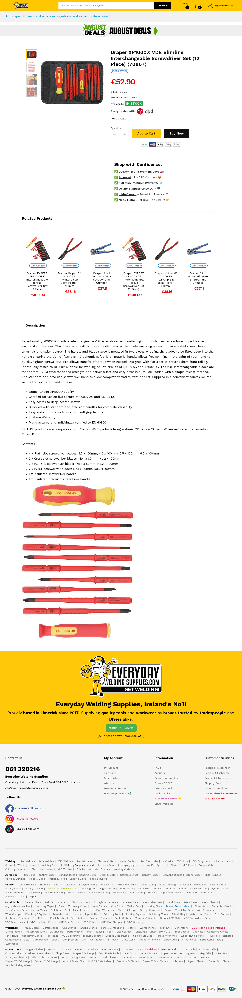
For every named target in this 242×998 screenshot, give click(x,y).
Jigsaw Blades (196, 961)
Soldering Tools (158, 914)
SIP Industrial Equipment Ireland (156, 949)
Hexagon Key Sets (16, 910)
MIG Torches (65, 869)
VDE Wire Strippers (112, 922)
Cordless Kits (13, 953)
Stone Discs (193, 874)
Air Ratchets (188, 939)
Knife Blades (99, 906)
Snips (168, 910)
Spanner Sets (130, 902)
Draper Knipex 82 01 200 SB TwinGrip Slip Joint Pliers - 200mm (69, 280)
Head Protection (176, 888)
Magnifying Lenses (132, 865)
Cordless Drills (207, 949)
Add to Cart (146, 133)
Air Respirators (198, 888)
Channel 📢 (117, 793)
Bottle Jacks (50, 927)
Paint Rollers (78, 918)
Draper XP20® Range (17, 961)
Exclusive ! (215, 798)
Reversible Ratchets (219, 935)
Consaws (127, 949)
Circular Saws (110, 949)
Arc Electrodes (149, 861)
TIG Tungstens (201, 861)
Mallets (87, 910)
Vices (109, 931)
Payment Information (217, 778)
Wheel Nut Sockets (192, 935)
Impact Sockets (92, 935)
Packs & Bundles (15, 878)
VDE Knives (90, 922)
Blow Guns (128, 939)
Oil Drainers (56, 931)
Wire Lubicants (223, 861)
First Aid (192, 892)
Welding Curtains (124, 869)
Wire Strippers (205, 910)
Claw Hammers (81, 902)
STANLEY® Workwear (193, 884)
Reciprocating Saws (73, 957)
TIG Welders (65, 861)
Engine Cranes (88, 927)
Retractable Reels (210, 939)
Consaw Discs (150, 874)
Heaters (131, 927)
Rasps (93, 918)
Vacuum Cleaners (199, 957)
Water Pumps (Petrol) (172, 957)
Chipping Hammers (16, 869)
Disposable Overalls (171, 892)
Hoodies (45, 884)
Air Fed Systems (157, 865)
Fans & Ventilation (111, 927)
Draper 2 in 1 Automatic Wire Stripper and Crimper (101, 278)
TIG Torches (84, 869)
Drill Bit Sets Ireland (100, 961)
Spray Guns (170, 939)
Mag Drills (205, 953)
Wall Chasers (110, 957)
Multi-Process (85, 861)
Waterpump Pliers (200, 914)
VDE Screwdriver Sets (197, 918)
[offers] (121, 30)
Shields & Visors (53, 892)
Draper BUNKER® (160, 931)
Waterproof (126, 888)
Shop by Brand (214, 783)
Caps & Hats (136, 892)
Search (163, 5)
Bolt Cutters (222, 914)
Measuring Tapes (44, 906)
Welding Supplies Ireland (79, 865)
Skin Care (206, 892)
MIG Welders (46, 861)
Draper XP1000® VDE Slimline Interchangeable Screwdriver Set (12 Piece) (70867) (61, 16)
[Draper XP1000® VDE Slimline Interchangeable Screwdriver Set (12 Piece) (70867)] (72, 82)
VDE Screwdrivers (15, 922)
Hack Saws (190, 902)
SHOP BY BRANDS (121, 728)
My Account (222, 5)
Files (61, 906)
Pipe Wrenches (105, 910)
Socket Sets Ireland (117, 935)
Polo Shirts (106, 884)
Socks (81, 892)
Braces (151, 892)
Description (35, 325)
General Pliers (33, 902)
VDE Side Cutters (69, 922)
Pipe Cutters (92, 914)
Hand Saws (173, 902)
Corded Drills (187, 949)
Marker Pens (134, 906)
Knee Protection (98, 892)
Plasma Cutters (107, 861)
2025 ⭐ (167, 798)
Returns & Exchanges (217, 772)
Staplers (24, 918)
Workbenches (148, 927)
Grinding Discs (67, 874)
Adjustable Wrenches (17, 906)
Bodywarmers (87, 884)
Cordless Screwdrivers (38, 953)
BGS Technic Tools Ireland (207, 927)
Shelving (140, 931)
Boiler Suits (147, 884)
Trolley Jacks (31, 927)
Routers (52, 957)
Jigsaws (191, 953)
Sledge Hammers (150, 910)
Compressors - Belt (17, 939)
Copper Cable (207, 865)
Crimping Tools (112, 914)
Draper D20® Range (46, 961)
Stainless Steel (129, 874)
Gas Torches (102, 869)
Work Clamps (13, 914)
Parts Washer (75, 931)
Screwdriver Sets (152, 902)
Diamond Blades (172, 874)
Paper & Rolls (57, 878)
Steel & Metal (108, 874)
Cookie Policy (162, 793)
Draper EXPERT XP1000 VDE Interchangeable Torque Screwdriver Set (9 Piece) (37, 281)
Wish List (109, 783)
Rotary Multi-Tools (16, 957)
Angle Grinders (34, 949)
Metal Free (143, 888)
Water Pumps (147, 957)
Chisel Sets (201, 906)
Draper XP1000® (170, 918)
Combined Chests (217, 931)
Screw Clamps (209, 902)
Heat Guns (129, 953)
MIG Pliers (189, 865)
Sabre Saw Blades (220, 961)
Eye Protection (220, 888)
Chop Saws (62, 953)
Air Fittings (96, 939)
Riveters (10, 918)
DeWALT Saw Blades (155, 961)
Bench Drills (54, 949)
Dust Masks (33, 892)
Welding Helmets (27, 865)
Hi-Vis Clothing (167, 884)
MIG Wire (167, 861)
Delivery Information (166, 778)
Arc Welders (28, 861)
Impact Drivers (148, 953)
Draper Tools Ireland (178, 906)
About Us (159, 772)
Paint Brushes (58, 918)
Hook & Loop (37, 878)
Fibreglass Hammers (106, 902)
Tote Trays (11, 935)
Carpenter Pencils (222, 906)
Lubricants (11, 943)
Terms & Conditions (166, 788)
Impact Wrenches (149, 939)
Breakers (93, 949)
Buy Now (177, 133)
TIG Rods (182, 861)
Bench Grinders (75, 949)
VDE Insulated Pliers (42, 922)
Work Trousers (27, 884)
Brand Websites (163, 803)
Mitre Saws (222, 953)
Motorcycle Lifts (36, 931)
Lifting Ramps (13, 931)
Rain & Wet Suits (127, 884)
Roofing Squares (135, 914)
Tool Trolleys (94, 931)
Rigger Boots (108, 888)
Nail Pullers (39, 918)
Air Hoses (112, 939)
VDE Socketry (135, 922)
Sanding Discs (77, 878)
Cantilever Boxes (32, 935)
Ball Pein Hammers (56, 902)
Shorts (58, 884)
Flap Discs (29, 874)
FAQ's (157, 767)
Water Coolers (128, 861)
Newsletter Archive (115, 788)
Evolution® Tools (109, 953)
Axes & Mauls (39, 910)
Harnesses (118, 892)
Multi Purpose (213, 874)
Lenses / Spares (107, 865)
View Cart (110, 772)
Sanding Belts (87, 874)
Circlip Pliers (72, 910)
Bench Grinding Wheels (19, 965)
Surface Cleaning (15, 896)
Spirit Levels (73, 914)
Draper (221, 793)
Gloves (175, 865)
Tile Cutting (178, 914)
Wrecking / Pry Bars (37, 914)
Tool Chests (182, 931)
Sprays (9, 865)
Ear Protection (14, 892)
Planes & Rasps (127, 910)
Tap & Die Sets (184, 910)
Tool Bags (52, 935)
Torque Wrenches (166, 935)
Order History (112, 778)
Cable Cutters (123, 918)
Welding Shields (51, 865)
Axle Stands (69, 927)
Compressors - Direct (46, 939)
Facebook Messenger (217, 767)
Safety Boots (218, 884)
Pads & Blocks (98, 878)
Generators (181, 927)
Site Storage (124, 931)
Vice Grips (117, 906)
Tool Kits (165, 927)
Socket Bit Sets (142, 935)
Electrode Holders (43, 869)
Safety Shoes (13, 888)
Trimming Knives (78, 906)
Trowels (57, 914)
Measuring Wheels (145, 918)
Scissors (106, 918)
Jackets (70, 884)
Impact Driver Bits (73, 961)
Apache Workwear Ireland (62, 888)
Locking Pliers (153, 906)
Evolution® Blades (127, 961)
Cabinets (198, 931)
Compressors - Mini (74, 939)
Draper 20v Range (83, 953)
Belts (70, 892)
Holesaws (177, 961)
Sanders (94, 957)
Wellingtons (89, 888)
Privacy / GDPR (163, 783)
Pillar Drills (38, 957)
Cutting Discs (47, 874)
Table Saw (128, 957)
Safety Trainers (34, 888)
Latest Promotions (216, 788)
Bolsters (56, 910)
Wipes (32, 896)
